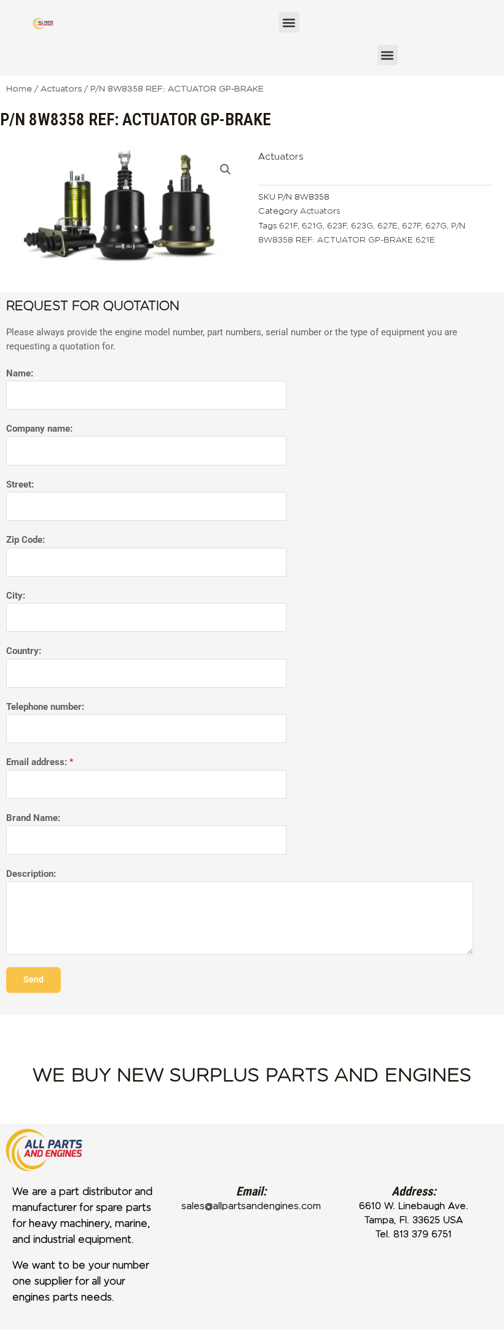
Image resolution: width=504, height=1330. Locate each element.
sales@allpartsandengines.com (251, 1205)
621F (288, 225)
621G (312, 225)
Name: (19, 373)
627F (411, 225)
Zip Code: (25, 539)
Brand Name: (33, 817)
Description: (31, 873)
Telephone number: (45, 706)
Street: (20, 484)
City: (15, 595)
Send (33, 979)
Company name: (39, 428)
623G (362, 225)
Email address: (39, 762)
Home (19, 89)
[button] (289, 22)
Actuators (61, 89)
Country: (23, 650)
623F (337, 225)
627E (387, 225)
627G (436, 225)
